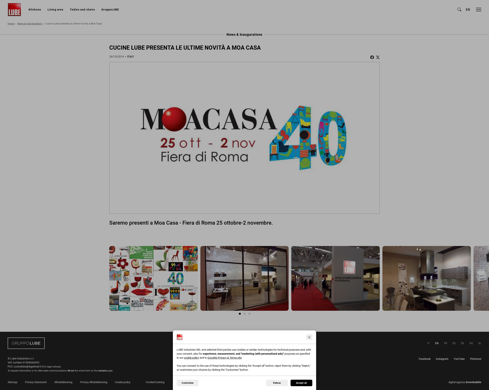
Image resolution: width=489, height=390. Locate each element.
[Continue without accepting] (309, 337)
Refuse (277, 383)
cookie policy (191, 357)
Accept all (301, 383)
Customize (187, 383)
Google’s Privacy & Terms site (224, 357)
